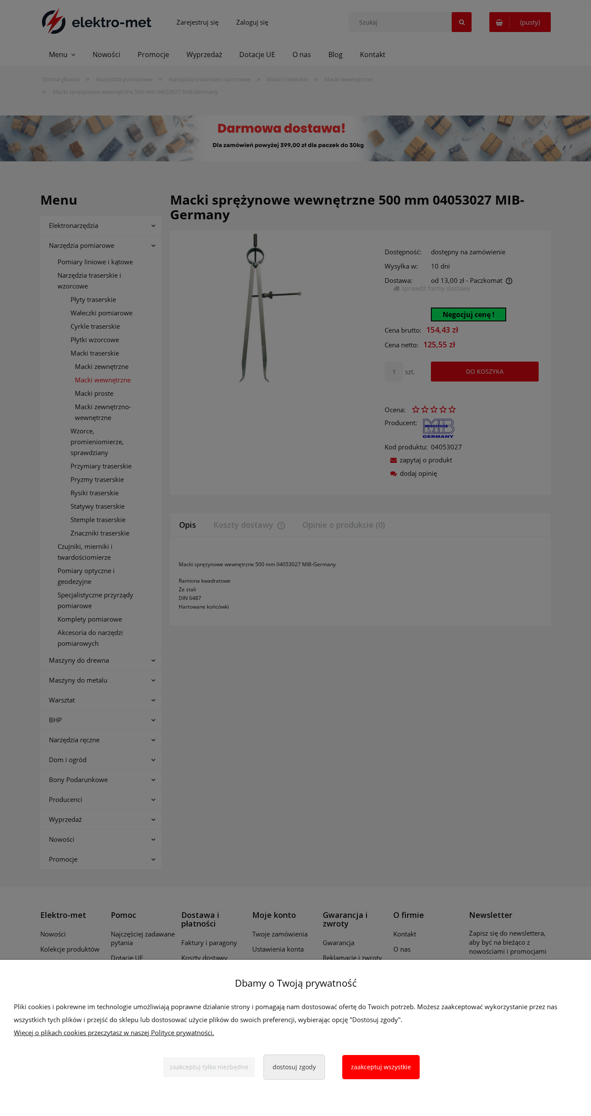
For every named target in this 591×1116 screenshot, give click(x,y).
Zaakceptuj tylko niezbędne (209, 1067)
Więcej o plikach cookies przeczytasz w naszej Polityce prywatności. (114, 1032)
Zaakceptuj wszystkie (381, 1067)
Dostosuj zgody (294, 1067)
